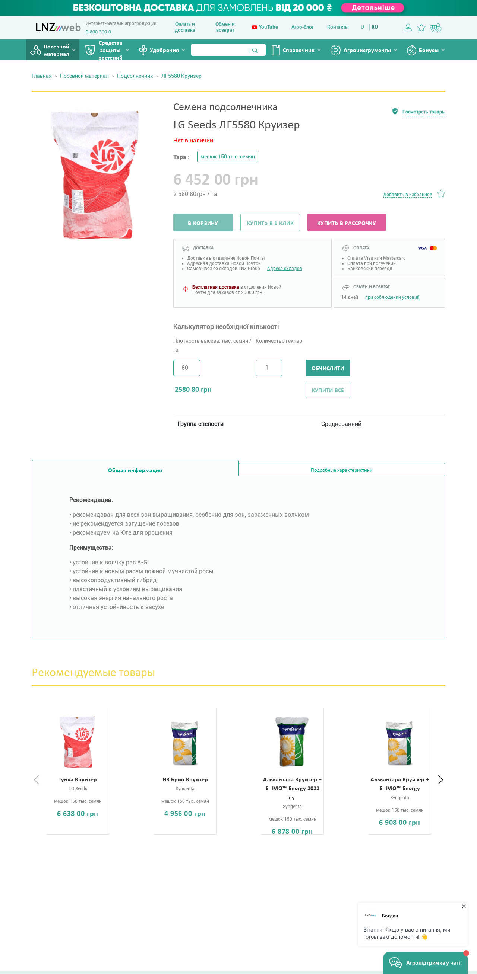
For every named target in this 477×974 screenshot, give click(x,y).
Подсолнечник (135, 76)
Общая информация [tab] (135, 471)
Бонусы (429, 51)
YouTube (268, 27)
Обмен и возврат (225, 27)
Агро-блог (302, 27)
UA (364, 27)
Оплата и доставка (185, 27)
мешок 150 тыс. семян (227, 157)
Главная (42, 76)
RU (375, 27)
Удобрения (164, 51)
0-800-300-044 (101, 32)
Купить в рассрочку (346, 224)
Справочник (299, 51)
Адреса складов (284, 268)
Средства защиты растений (110, 50)
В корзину (203, 224)
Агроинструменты (367, 51)
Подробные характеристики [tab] (342, 470)
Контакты (338, 27)
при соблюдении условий (392, 297)
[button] (440, 780)
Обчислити (328, 369)
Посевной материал (56, 50)
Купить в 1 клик (270, 224)
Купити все (328, 391)
